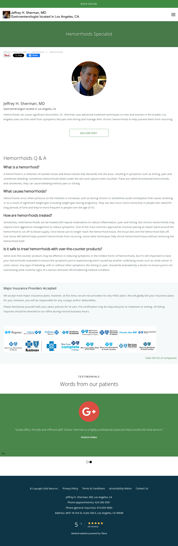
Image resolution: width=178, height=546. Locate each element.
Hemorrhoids (56, 52)
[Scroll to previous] (2, 412)
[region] (89, 425)
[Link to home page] (40, 14)
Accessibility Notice (120, 488)
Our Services (38, 52)
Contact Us (142, 488)
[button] (89, 4)
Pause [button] (3, 453)
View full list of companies (161, 358)
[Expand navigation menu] (173, 14)
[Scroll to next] (175, 412)
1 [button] (87, 462)
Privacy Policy (70, 488)
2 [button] (91, 462)
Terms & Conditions (93, 488)
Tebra (104, 533)
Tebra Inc (53, 488)
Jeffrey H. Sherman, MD (15, 52)
